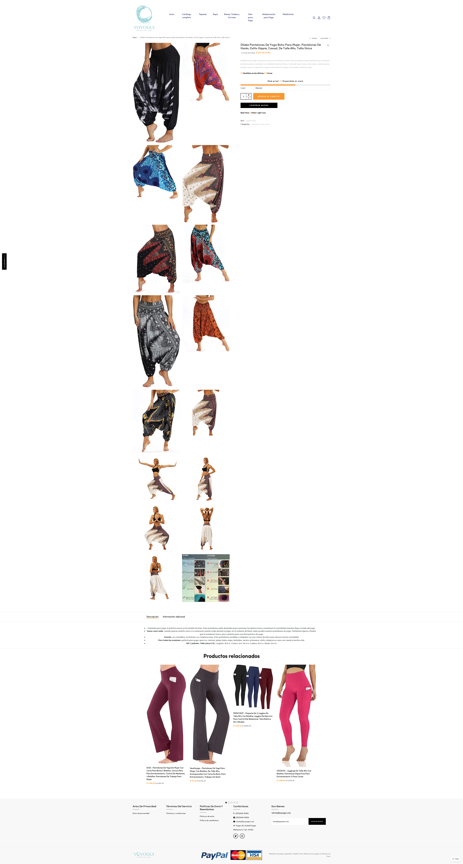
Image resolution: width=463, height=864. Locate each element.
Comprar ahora (258, 105)
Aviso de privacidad (141, 813)
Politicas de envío (207, 816)
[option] (166, 726)
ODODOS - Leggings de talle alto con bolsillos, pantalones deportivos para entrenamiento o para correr (294, 774)
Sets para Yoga (250, 17)
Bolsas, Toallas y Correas (231, 16)
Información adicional (174, 617)
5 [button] (237, 802)
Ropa (215, 14)
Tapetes (203, 14)
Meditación (288, 14)
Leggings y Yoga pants (260, 124)
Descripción (152, 617)
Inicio (171, 14)
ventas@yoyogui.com (245, 821)
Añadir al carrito (269, 96)
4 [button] (234, 802)
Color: (243, 88)
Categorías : (245, 124)
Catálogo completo (186, 16)
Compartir (4, 263)
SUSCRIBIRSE (317, 821)
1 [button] (226, 802)
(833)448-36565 (242, 813)
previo (314, 38)
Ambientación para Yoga (268, 16)
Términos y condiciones (176, 813)
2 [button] (229, 802)
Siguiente (324, 38)
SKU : (243, 120)
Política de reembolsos (209, 820)
